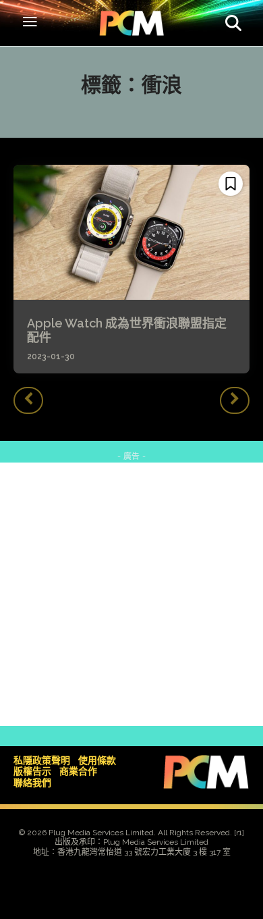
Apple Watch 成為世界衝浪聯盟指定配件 (127, 330)
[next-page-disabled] (235, 400)
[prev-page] (28, 400)
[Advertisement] (131, 594)
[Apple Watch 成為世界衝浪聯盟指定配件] (131, 232)
